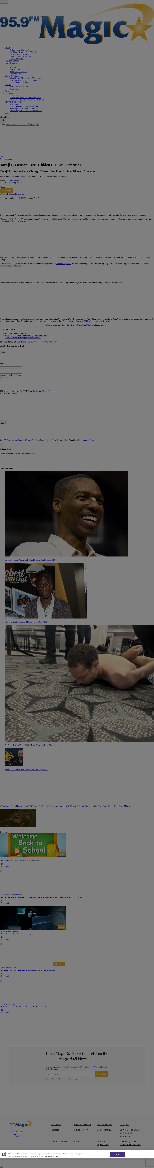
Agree (118, 1154)
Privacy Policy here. (52, 1156)
